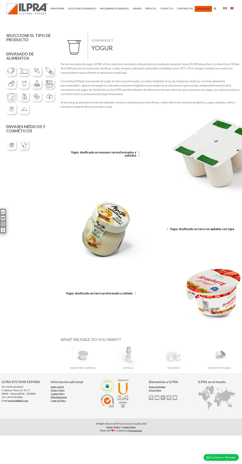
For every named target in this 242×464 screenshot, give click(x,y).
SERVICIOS (150, 8)
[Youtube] (157, 397)
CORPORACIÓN (185, 8)
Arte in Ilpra (155, 390)
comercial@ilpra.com (17, 400)
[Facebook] (169, 397)
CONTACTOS (166, 8)
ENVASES (137, 8)
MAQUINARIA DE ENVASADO (114, 8)
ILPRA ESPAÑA (57, 8)
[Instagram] (163, 397)
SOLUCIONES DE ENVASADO (82, 8)
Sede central (57, 386)
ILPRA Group (203, 8)
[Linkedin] (151, 397)
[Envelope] (175, 397)
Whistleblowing (59, 397)
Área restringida (157, 386)
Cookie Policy (58, 393)
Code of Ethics (58, 400)
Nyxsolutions (135, 430)
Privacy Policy (58, 390)
